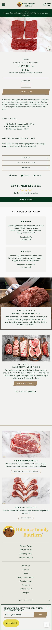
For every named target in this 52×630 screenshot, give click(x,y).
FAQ (26, 573)
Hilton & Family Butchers (25, 63)
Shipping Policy (26, 553)
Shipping (22, 72)
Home (25, 59)
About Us (25, 158)
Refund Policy (26, 550)
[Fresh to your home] (26, 444)
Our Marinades (26, 581)
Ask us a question (26, 163)
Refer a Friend (26, 589)
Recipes (26, 593)
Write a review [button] (26, 199)
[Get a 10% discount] (26, 490)
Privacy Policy (26, 546)
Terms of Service (26, 557)
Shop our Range (25, 383)
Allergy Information (26, 577)
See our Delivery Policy (26, 471)
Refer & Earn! (11, 623)
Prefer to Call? (26, 600)
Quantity (25, 81)
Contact (26, 570)
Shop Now (26, 518)
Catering (26, 585)
